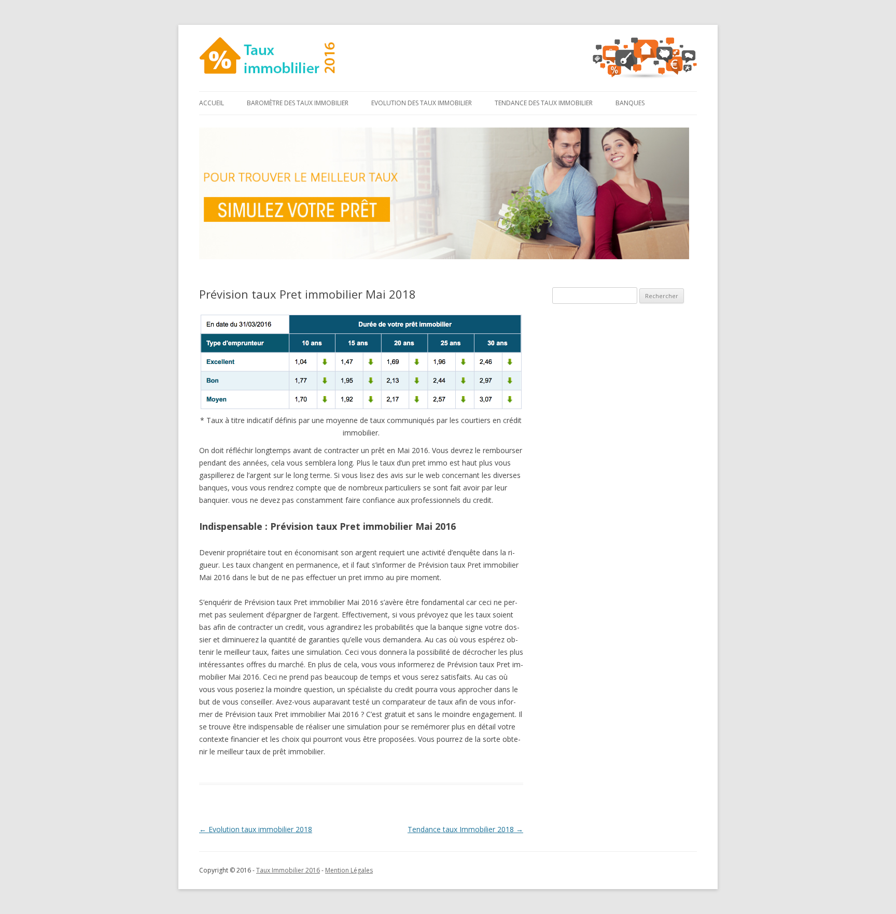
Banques (630, 103)
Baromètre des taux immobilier (297, 103)
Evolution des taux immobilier (421, 103)
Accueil (211, 103)
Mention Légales (349, 870)
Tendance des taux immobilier (544, 103)
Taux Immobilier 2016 (288, 870)
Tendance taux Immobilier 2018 (465, 829)
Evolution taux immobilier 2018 (255, 829)
